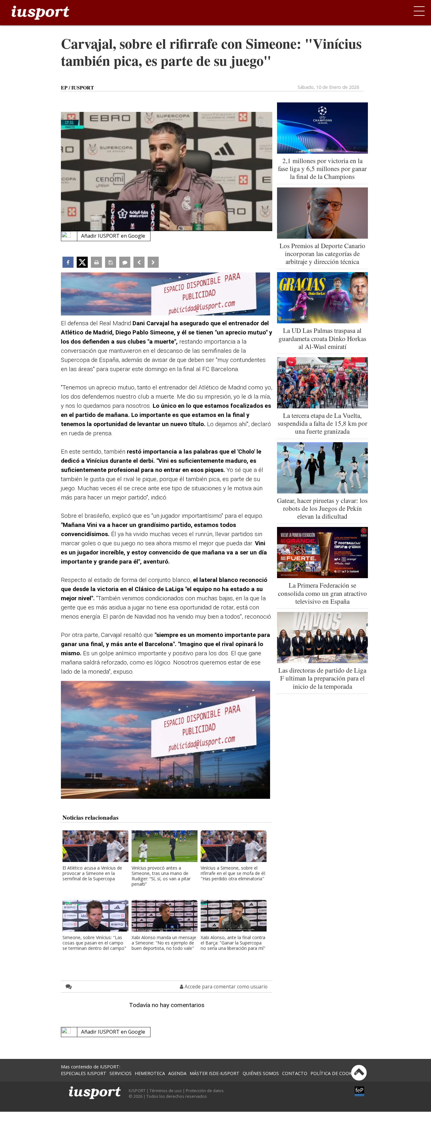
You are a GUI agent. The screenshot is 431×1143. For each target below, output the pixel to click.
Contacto (294, 1073)
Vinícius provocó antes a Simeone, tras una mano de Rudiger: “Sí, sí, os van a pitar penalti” (161, 876)
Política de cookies (334, 1073)
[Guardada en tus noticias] (110, 262)
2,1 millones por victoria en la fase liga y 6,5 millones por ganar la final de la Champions (322, 168)
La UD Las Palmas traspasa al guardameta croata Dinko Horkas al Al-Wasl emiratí (322, 338)
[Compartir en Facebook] (68, 262)
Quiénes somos (261, 1073)
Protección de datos (205, 1090)
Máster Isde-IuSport (214, 1073)
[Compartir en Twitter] (82, 262)
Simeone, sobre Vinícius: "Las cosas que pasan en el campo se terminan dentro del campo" (94, 943)
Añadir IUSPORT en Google (113, 235)
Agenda (177, 1073)
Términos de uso (166, 1090)
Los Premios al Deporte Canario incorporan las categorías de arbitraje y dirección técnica (322, 253)
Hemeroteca (150, 1073)
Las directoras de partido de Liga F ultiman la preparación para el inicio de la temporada (322, 678)
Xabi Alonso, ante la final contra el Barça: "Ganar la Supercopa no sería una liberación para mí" (233, 943)
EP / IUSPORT (77, 87)
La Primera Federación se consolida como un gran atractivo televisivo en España (322, 593)
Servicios (120, 1073)
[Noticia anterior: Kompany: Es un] (139, 262)
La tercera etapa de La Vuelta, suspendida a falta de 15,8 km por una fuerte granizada (322, 423)
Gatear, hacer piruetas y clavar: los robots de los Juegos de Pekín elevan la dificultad (322, 508)
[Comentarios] (124, 262)
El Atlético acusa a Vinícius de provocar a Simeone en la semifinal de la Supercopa (92, 873)
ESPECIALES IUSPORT (83, 1073)
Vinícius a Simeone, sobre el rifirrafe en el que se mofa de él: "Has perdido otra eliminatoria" (233, 873)
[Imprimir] (96, 262)
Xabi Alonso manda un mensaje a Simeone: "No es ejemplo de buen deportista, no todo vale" (164, 943)
